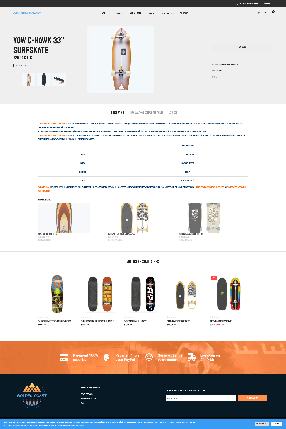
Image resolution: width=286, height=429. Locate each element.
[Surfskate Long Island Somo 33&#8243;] (212, 218)
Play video (24, 65)
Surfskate (234, 64)
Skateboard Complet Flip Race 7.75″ (135, 321)
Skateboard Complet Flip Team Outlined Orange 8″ (97, 321)
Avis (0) (173, 112)
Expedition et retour (88, 399)
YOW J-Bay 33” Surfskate (47, 234)
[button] (271, 13)
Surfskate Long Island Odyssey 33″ (122, 234)
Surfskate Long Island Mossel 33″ (221, 321)
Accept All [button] (276, 424)
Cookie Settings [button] (262, 424)
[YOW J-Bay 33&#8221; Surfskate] (71, 218)
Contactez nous (43, 187)
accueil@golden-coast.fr (248, 4)
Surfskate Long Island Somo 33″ (191, 234)
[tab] (117, 113)
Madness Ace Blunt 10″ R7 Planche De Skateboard (54, 321)
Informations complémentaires (146, 112)
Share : (214, 77)
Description (117, 112)
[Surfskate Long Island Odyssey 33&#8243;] (142, 218)
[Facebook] (220, 77)
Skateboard (225, 64)
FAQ (82, 403)
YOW (220, 71)
